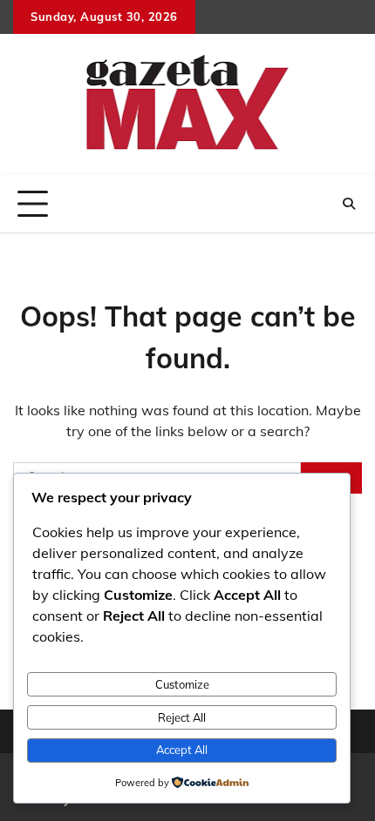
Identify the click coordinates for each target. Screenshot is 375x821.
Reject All (182, 717)
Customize (182, 684)
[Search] (349, 204)
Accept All (182, 750)
